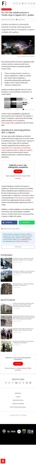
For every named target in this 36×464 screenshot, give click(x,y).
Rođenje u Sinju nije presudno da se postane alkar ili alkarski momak (23, 329)
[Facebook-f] (14, 3)
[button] (9, 222)
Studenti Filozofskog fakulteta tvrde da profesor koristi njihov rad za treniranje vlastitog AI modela (23, 305)
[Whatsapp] (20, 3)
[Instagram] (17, 3)
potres (9, 229)
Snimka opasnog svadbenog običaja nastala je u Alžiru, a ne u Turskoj (23, 259)
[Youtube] (22, 3)
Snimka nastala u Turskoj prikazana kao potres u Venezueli (23, 284)
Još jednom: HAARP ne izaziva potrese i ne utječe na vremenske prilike (24, 271)
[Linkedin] (27, 383)
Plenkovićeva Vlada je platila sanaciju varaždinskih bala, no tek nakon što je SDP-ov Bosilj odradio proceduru (24, 317)
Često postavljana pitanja (18, 407)
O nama (18, 396)
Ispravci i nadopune (18, 403)
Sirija (13, 229)
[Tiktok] (25, 3)
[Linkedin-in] (31, 3)
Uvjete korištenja (21, 176)
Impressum (18, 393)
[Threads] (28, 3)
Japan (5, 229)
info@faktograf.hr (25, 239)
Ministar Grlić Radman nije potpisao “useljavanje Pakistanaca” (23, 342)
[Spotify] (34, 3)
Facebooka (25, 241)
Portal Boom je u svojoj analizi (24, 198)
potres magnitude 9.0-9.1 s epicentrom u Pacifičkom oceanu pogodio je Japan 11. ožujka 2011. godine (16, 147)
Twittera (18, 241)
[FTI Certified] (30, 431)
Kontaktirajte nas (18, 400)
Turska (17, 229)
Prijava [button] (18, 171)
